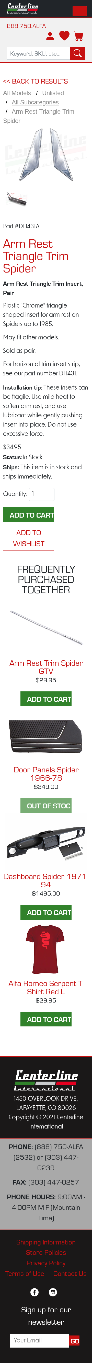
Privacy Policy (46, 1262)
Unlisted (53, 92)
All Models (17, 92)
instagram (53, 1292)
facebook (34, 1292)
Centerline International (22, 8)
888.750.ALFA (26, 25)
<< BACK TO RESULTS (35, 80)
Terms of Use (24, 1273)
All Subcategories (35, 102)
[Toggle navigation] (80, 11)
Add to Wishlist (28, 537)
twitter (44, 1292)
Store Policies (46, 1252)
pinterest (62, 1292)
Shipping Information (46, 1241)
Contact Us (70, 1273)
